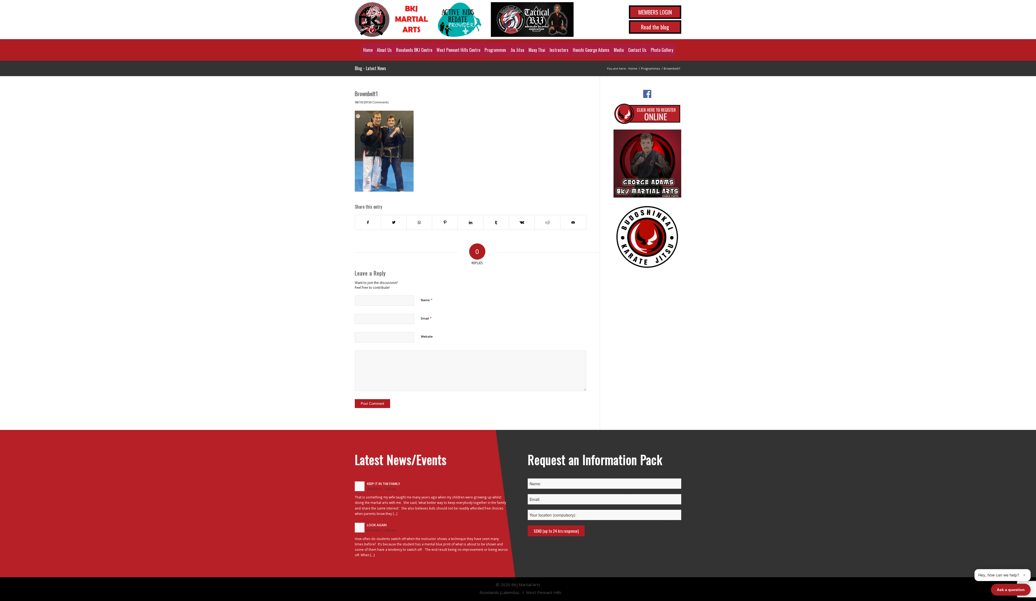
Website (427, 336)
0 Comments (379, 102)
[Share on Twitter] (393, 222)
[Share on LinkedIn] (470, 222)
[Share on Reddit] (547, 222)
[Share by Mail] (573, 222)
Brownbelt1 (366, 93)
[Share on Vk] (521, 222)
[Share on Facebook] (368, 222)
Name (426, 299)
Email (426, 318)
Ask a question (1011, 590)
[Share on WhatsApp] (419, 222)
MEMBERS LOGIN (655, 12)
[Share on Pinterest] (445, 222)
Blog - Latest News (370, 68)
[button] (1002, 575)
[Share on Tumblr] (496, 222)
